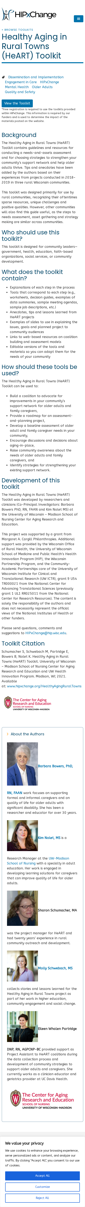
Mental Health (17, 87)
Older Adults (42, 87)
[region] (42, 1172)
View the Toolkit (17, 103)
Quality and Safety (20, 92)
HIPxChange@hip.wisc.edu (45, 633)
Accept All (42, 1176)
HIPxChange (49, 82)
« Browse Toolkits (17, 30)
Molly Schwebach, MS (55, 968)
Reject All (42, 1198)
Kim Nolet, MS (49, 838)
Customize (42, 1187)
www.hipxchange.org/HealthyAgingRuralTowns (44, 686)
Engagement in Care (21, 82)
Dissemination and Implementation (36, 77)
